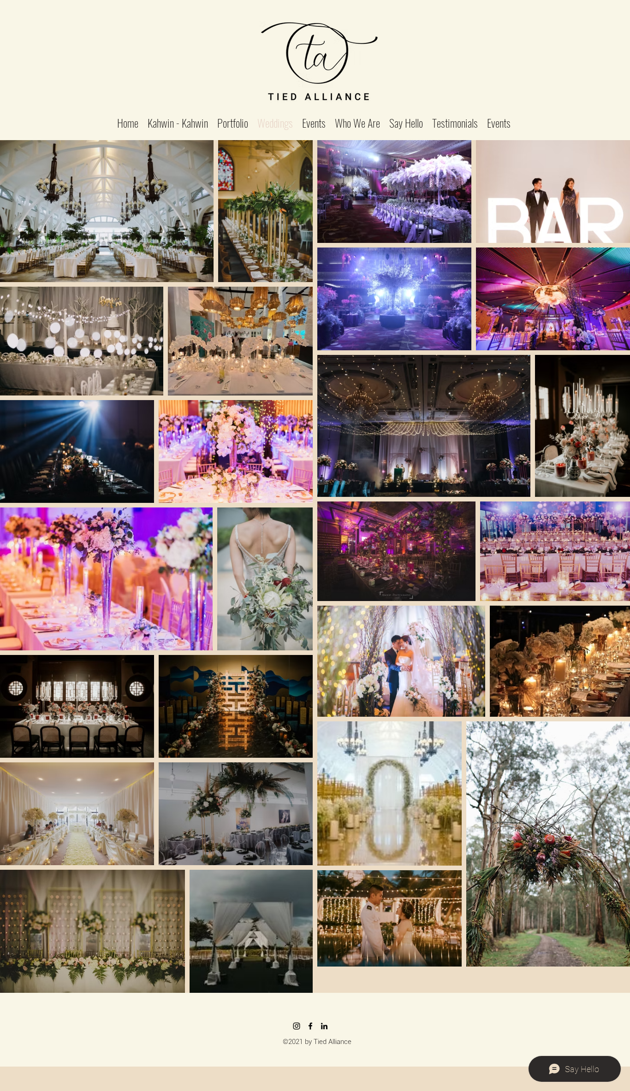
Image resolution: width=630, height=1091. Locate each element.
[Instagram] (296, 1026)
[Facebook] (310, 1026)
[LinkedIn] (324, 1026)
